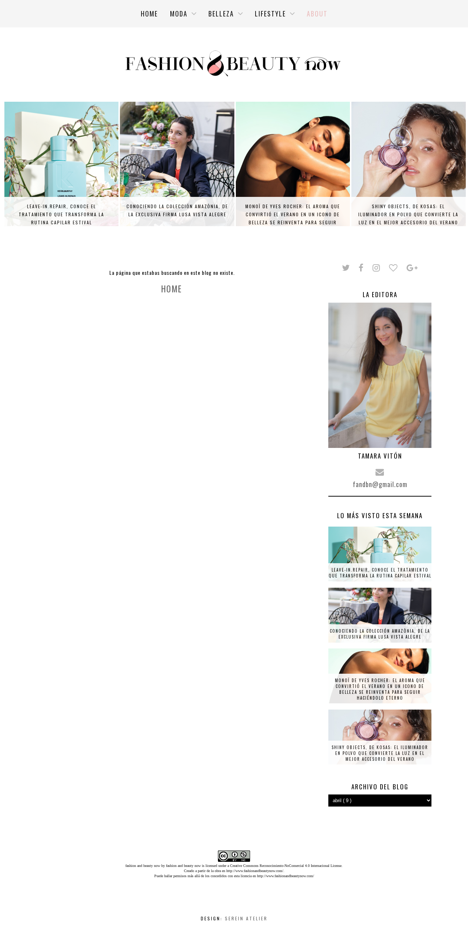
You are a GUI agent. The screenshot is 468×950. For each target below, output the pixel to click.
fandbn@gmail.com (380, 484)
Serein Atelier (246, 918)
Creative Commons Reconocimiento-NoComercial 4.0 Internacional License (285, 866)
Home (171, 289)
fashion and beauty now (183, 866)
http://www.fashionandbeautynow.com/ (254, 871)
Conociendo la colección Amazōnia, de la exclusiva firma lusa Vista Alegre (177, 210)
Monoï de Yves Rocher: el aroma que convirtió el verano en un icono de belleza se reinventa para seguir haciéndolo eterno (292, 218)
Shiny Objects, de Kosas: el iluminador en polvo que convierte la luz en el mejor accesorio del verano (408, 214)
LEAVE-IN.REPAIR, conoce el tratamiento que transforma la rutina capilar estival (61, 214)
